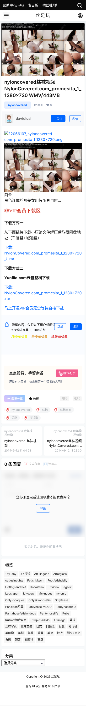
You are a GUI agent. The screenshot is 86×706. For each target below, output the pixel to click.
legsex (67, 587)
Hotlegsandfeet (15, 587)
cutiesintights (14, 580)
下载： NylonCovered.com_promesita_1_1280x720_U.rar (43, 253)
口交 (39, 626)
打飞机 (73, 626)
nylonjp (61, 593)
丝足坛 (55, 676)
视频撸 (29, 639)
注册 (76, 326)
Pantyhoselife (49, 613)
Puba (65, 613)
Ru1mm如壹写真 (16, 620)
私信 (75, 119)
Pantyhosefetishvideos (20, 613)
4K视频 (25, 574)
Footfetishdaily (57, 580)
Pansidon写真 (14, 607)
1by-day (10, 574)
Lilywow (28, 593)
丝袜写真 (11, 626)
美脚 (21, 633)
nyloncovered (17, 105)
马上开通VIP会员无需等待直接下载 (34, 308)
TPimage (59, 620)
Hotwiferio (37, 587)
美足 (50, 633)
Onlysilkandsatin (39, 600)
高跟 (40, 639)
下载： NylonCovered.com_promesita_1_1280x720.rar (43, 293)
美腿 (30, 633)
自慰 (8, 639)
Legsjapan (12, 593)
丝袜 (72, 620)
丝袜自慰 (26, 626)
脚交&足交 (73, 633)
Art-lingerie (41, 574)
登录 (60, 326)
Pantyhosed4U (66, 607)
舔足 (18, 639)
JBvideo (53, 587)
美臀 (40, 633)
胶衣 (60, 633)
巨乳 (61, 626)
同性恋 (50, 626)
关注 (59, 119)
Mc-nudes (45, 593)
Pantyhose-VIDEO (39, 607)
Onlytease (61, 600)
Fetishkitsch (35, 580)
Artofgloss (60, 574)
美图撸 (9, 633)
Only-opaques (14, 600)
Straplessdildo (40, 620)
